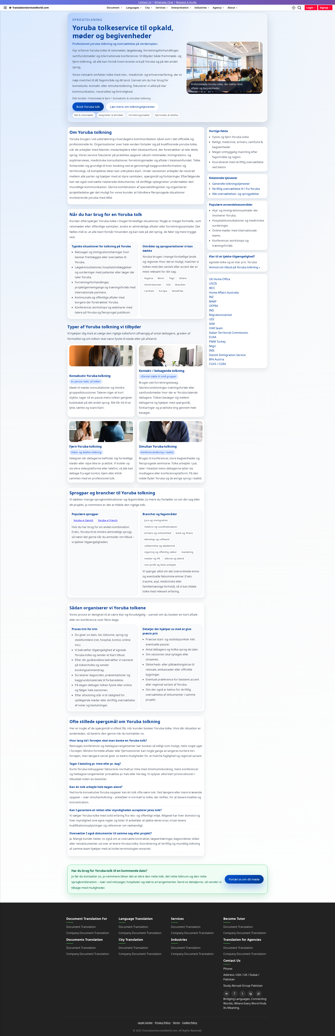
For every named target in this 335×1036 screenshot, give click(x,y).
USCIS (213, 283)
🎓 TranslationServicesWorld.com (29, 7)
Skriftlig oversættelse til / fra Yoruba (236, 189)
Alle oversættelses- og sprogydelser (235, 194)
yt (258, 993)
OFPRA (213, 306)
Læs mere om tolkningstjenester (132, 107)
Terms (176, 1022)
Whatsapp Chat (163, 2)
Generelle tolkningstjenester (231, 184)
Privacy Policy (162, 1022)
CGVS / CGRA (217, 364)
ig (250, 993)
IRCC (212, 288)
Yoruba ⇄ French (108, 520)
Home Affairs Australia (224, 292)
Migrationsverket (220, 315)
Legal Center (145, 1022)
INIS (211, 350)
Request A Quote (186, 2)
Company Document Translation (87, 933)
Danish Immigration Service (227, 355)
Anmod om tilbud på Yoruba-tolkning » (234, 267)
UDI (211, 319)
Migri (212, 346)
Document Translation (81, 927)
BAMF (213, 301)
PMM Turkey (217, 341)
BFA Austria (216, 359)
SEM (212, 324)
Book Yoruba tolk (88, 107)
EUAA (212, 337)
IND (211, 310)
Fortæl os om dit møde (244, 879)
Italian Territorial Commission (228, 333)
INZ (211, 297)
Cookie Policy (189, 1022)
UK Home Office (219, 279)
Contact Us (144, 2)
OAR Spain (216, 328)
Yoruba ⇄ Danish (83, 520)
